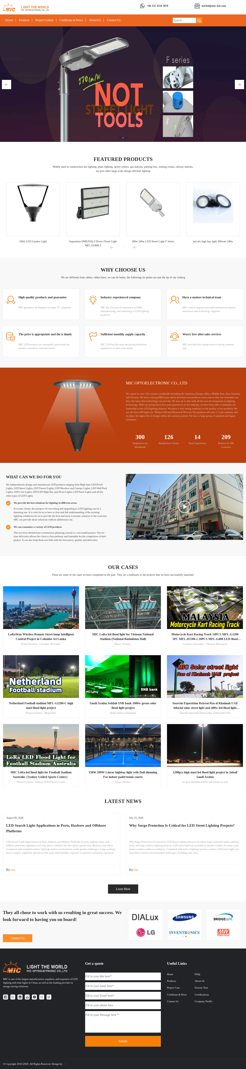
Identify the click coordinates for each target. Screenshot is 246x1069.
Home (9, 20)
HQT (65, 1064)
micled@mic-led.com (214, 5)
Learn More (123, 889)
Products (24, 20)
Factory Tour (201, 987)
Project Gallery (44, 20)
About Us (95, 20)
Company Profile (203, 1001)
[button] (6, 84)
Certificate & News (71, 20)
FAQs (197, 974)
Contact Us (114, 20)
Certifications (202, 994)
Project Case (173, 987)
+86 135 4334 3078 (157, 5)
